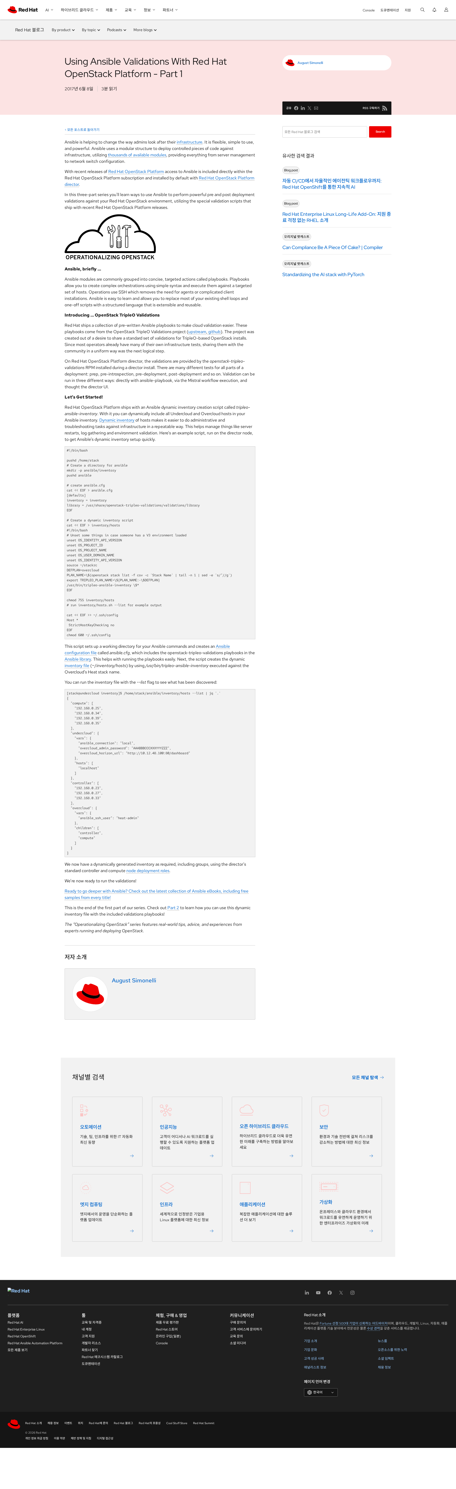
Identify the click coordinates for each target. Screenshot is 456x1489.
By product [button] (61, 29)
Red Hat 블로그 (29, 30)
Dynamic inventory (116, 420)
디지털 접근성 (105, 1438)
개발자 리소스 (91, 1343)
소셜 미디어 (238, 1343)
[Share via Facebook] (296, 108)
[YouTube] (318, 1294)
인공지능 (168, 1127)
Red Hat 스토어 (167, 1329)
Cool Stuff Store (176, 1423)
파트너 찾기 (90, 1350)
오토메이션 (90, 1127)
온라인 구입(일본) (168, 1336)
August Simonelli (310, 63)
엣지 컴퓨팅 (91, 1205)
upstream (197, 331)
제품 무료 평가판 (167, 1322)
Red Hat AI (15, 1322)
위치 (80, 1423)
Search (380, 132)
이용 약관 (59, 1438)
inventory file (77, 665)
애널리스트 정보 (315, 1367)
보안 (323, 1127)
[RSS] (385, 108)
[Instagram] (352, 1294)
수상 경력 (373, 1328)
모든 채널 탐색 (365, 1077)
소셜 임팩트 (386, 1358)
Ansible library (78, 659)
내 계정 (87, 1329)
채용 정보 (384, 1367)
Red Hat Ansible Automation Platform (35, 1343)
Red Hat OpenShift (22, 1336)
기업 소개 (310, 1341)
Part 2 (173, 907)
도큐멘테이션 (389, 10)
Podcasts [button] (114, 29)
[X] (341, 1294)
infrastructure (189, 142)
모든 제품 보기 (18, 1350)
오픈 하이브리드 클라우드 (264, 1127)
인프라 (166, 1205)
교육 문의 (236, 1336)
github (214, 331)
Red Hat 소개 (33, 1423)
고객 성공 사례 (314, 1358)
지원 (408, 10)
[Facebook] (329, 1294)
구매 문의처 (238, 1322)
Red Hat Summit (203, 1423)
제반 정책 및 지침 (81, 1438)
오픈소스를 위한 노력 (392, 1350)
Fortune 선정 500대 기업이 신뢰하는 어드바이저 (354, 1323)
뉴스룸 (382, 1341)
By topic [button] (89, 29)
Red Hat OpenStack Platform (136, 171)
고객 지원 (88, 1336)
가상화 (325, 1202)
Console (369, 10)
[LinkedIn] (307, 1294)
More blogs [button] (142, 29)
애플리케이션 (252, 1205)
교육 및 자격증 (92, 1322)
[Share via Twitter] (309, 108)
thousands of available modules (137, 155)
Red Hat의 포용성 (150, 1423)
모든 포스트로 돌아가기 (83, 130)
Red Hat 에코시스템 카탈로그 (102, 1357)
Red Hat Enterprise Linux (26, 1329)
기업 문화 (310, 1350)
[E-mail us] (316, 108)
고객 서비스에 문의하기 (246, 1329)
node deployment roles (147, 870)
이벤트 (68, 1423)
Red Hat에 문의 (98, 1423)
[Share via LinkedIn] (303, 108)
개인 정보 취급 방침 (36, 1438)
